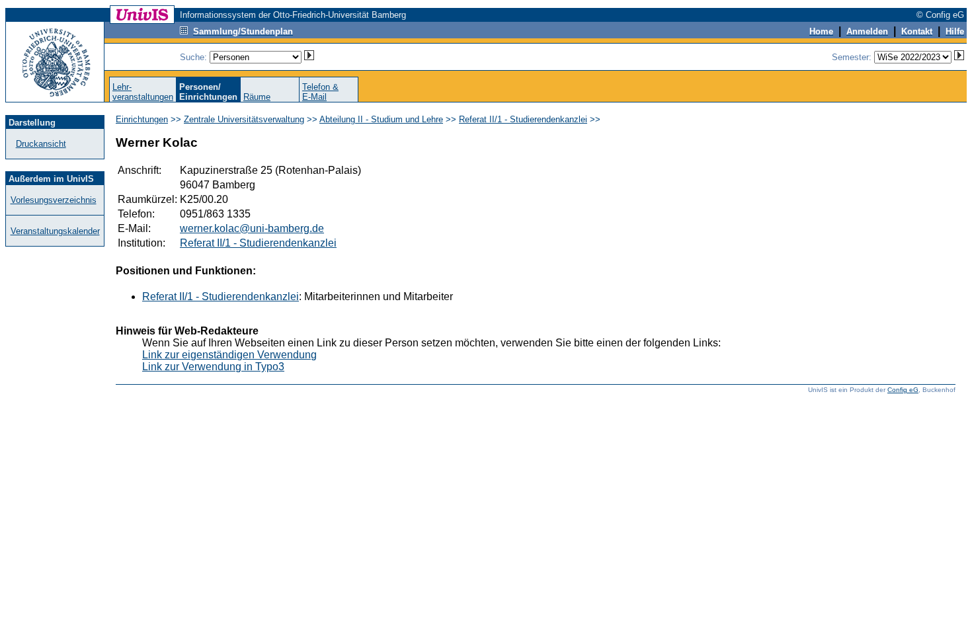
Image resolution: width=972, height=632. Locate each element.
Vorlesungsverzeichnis (54, 200)
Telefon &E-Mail (320, 92)
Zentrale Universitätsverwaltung (244, 119)
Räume (256, 97)
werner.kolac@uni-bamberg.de (252, 228)
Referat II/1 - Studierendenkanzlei (523, 119)
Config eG (902, 389)
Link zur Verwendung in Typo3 (213, 366)
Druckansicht (41, 144)
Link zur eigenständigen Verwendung (229, 354)
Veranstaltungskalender (55, 231)
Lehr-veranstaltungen (142, 92)
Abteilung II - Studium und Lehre (381, 119)
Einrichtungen (142, 119)
